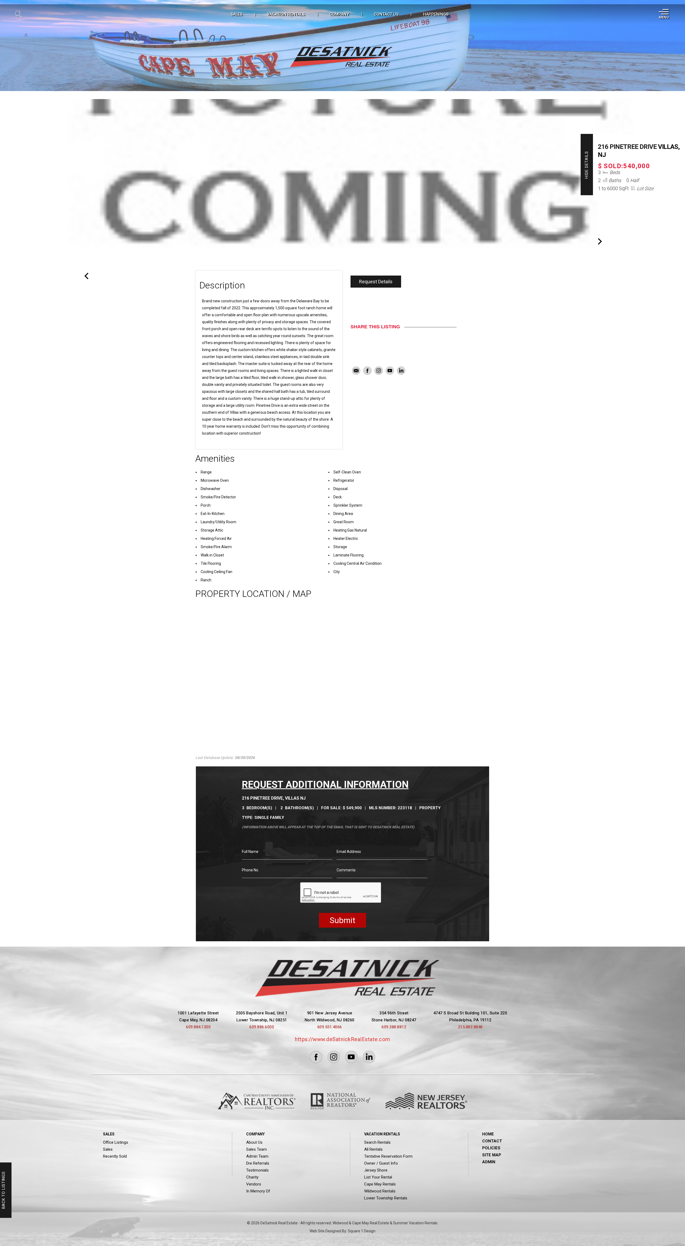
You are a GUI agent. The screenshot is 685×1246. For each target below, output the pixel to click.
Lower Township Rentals (385, 1198)
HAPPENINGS (435, 14)
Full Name (250, 851)
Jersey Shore (375, 1170)
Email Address (349, 851)
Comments (346, 870)
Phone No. (250, 870)
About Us (254, 1142)
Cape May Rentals (380, 1184)
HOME (488, 1134)
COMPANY (339, 14)
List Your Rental (378, 1177)
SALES (236, 14)
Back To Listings (3, 1190)
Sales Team (256, 1149)
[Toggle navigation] (663, 14)
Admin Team (257, 1156)
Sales (108, 1149)
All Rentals (373, 1149)
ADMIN (488, 1162)
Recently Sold (115, 1156)
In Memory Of (258, 1191)
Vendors (253, 1184)
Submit (342, 920)
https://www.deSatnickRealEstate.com (342, 1039)
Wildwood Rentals (379, 1191)
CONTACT (492, 1141)
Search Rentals (377, 1142)
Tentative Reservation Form (388, 1156)
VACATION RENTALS (286, 14)
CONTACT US (386, 14)
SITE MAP (491, 1155)
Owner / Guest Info (381, 1163)
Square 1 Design (361, 1231)
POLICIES (491, 1148)
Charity (252, 1177)
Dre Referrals (257, 1163)
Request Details (376, 281)
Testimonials (257, 1170)
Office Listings (115, 1142)
